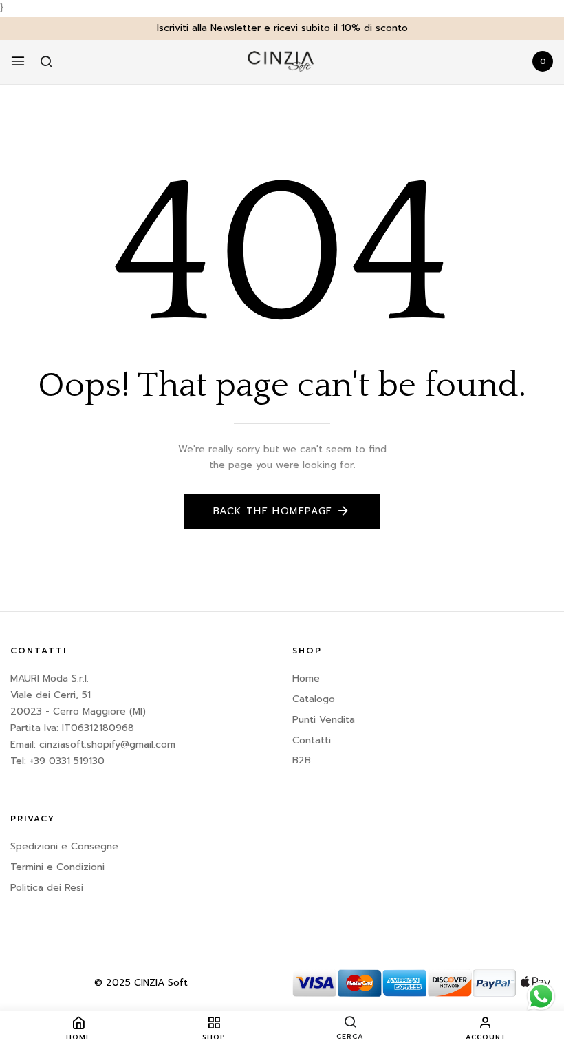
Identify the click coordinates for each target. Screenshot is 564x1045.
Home (306, 678)
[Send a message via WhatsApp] (541, 996)
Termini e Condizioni (57, 867)
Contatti (311, 740)
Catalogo (313, 699)
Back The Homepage (273, 511)
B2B (301, 760)
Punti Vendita (323, 719)
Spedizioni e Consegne (64, 846)
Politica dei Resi (46, 887)
